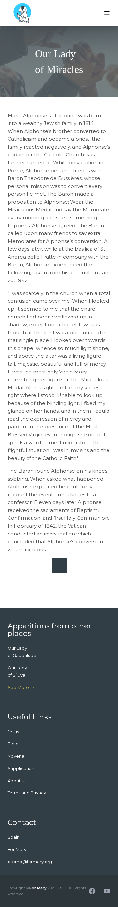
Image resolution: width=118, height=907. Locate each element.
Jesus (13, 731)
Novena (16, 756)
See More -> (21, 687)
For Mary (38, 888)
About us (17, 780)
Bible (13, 743)
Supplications (22, 768)
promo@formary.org (30, 861)
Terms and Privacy (27, 792)
